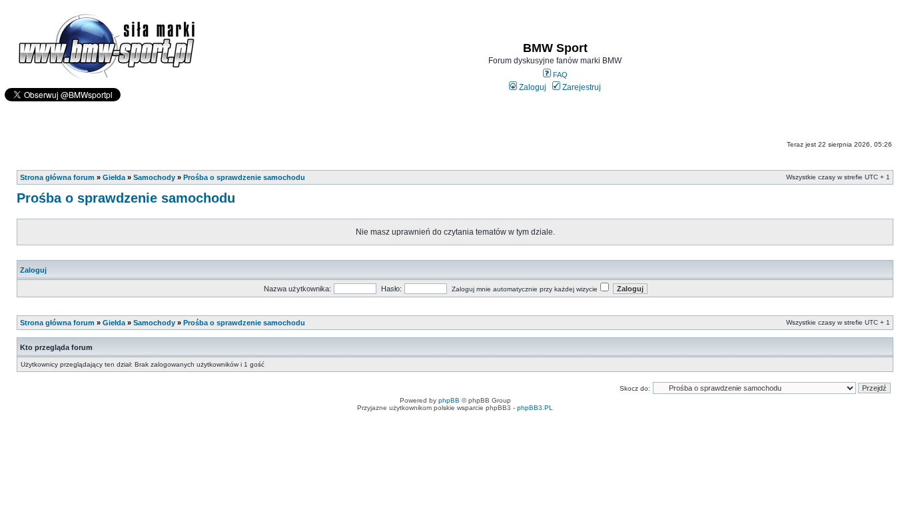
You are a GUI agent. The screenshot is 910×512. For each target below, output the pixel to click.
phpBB (449, 400)
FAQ (559, 75)
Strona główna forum (57, 177)
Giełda (114, 177)
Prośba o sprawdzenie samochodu (244, 177)
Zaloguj (531, 87)
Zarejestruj (580, 87)
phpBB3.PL (535, 407)
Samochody (154, 177)
